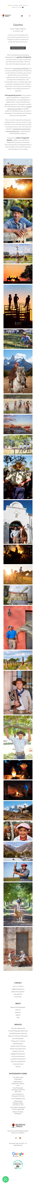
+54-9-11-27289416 (18, 986)
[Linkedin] (20, 1138)
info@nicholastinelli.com (18, 989)
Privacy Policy (18, 996)
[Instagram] (29, 15)
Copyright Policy (18, 994)
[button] (22, 15)
